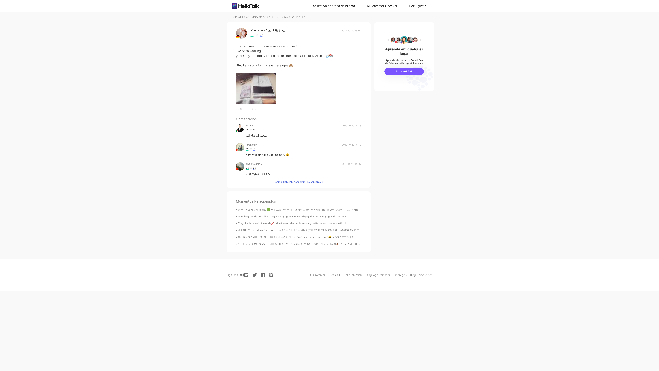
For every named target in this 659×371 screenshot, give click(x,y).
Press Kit (334, 275)
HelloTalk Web (353, 275)
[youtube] (244, 275)
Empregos (400, 275)
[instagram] (271, 275)
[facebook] (263, 275)
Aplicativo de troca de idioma (334, 6)
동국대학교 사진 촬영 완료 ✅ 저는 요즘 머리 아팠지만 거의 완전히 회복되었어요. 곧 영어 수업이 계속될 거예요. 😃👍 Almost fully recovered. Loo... (318, 209)
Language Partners (377, 275)
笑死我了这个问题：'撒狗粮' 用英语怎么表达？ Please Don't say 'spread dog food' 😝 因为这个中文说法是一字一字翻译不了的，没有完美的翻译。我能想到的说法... (327, 236)
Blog (413, 275)
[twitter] (255, 275)
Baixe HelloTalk (404, 71)
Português (416, 6)
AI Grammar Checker (382, 6)
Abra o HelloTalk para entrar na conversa (298, 181)
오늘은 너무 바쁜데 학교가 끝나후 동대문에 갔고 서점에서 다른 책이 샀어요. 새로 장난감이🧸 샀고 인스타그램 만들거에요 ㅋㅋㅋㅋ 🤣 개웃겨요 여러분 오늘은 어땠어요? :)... (331, 243)
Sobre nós (425, 275)
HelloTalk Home (240, 16)
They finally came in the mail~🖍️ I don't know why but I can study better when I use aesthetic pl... (293, 223)
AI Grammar (317, 275)
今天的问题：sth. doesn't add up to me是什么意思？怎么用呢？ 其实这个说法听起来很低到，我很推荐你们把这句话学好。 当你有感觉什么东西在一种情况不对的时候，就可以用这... (336, 230)
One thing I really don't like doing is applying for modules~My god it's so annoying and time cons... (293, 216)
